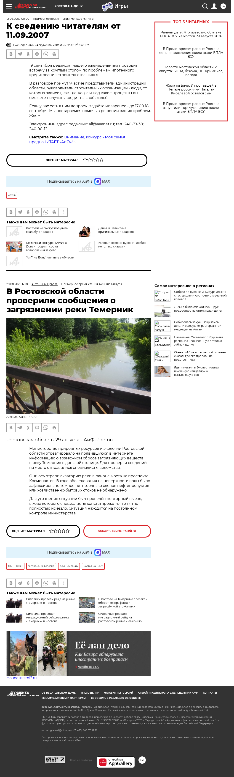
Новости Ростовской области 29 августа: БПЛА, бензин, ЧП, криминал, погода (191, 71)
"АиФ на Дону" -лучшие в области (50, 257)
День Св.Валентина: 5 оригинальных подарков (116, 229)
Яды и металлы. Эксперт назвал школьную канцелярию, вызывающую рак (196, 371)
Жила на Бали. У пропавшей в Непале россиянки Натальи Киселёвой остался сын (191, 89)
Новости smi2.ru (21, 678)
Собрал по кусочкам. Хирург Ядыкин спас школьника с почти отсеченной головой (200, 295)
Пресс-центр (89, 692)
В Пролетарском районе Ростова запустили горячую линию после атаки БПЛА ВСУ (191, 108)
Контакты (210, 692)
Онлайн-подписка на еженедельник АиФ (168, 692)
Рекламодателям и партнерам (64, 698)
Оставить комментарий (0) (117, 531)
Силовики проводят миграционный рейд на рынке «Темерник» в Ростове (47, 617)
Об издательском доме (59, 692)
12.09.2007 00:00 (17, 18)
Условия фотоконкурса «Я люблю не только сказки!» (122, 244)
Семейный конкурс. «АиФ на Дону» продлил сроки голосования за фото (46, 246)
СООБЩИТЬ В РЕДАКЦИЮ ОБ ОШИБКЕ (116, 698)
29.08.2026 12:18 (17, 284)
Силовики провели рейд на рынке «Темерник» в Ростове (50, 600)
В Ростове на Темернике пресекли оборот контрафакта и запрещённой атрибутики (122, 602)
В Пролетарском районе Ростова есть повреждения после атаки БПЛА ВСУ (191, 53)
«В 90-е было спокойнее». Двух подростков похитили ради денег (198, 308)
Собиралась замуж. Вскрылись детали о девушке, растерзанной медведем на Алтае (197, 325)
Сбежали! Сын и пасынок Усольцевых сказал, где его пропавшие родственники (201, 356)
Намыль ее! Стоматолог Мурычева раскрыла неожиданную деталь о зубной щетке (198, 340)
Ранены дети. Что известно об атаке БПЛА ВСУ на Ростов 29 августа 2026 (191, 34)
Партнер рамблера (81, 760)
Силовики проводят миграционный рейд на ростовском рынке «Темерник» (120, 617)
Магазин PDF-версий (118, 692)
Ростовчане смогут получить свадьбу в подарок (47, 229)
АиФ (34, 416)
